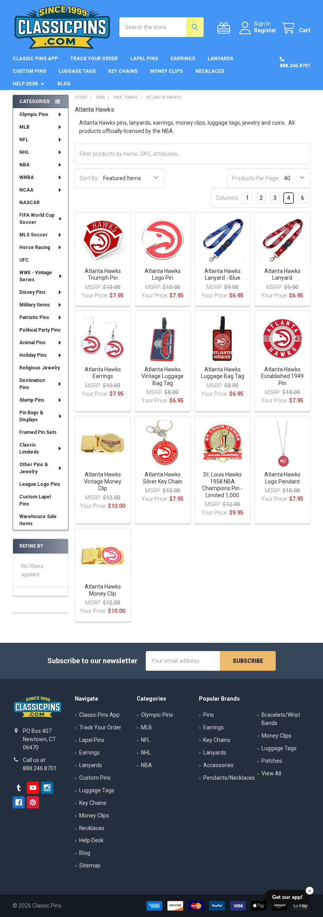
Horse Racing (34, 247)
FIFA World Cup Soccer (36, 218)
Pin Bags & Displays (31, 416)
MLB (24, 127)
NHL (24, 152)
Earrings (183, 58)
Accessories (218, 765)
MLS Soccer (33, 235)
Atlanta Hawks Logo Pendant (282, 478)
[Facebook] (19, 802)
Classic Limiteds (29, 448)
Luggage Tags (77, 71)
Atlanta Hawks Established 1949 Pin (282, 376)
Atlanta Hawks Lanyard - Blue (222, 274)
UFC (24, 260)
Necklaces (209, 71)
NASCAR (29, 202)
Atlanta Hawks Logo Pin (163, 274)
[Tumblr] (19, 788)
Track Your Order (94, 58)
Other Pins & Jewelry (33, 468)
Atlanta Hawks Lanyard (282, 274)
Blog (64, 84)
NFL (23, 139)
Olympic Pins (33, 114)
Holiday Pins (33, 355)
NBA (24, 165)
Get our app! (287, 897)
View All (271, 773)
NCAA (26, 190)
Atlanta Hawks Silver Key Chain (162, 478)
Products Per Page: (256, 178)
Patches (272, 761)
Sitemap (89, 865)
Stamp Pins (32, 400)
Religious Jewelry (39, 368)
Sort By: (89, 178)
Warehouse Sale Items (38, 520)
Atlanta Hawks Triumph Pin (103, 274)
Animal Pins (32, 342)
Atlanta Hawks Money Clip (103, 590)
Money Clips (166, 71)
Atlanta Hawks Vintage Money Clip (102, 481)
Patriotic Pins (34, 317)
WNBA (26, 177)
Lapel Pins (144, 58)
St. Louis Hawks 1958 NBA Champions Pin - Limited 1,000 (222, 484)
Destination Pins (32, 384)
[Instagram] (47, 788)
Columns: (227, 198)
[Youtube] (33, 788)
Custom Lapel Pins (35, 500)
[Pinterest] (33, 802)
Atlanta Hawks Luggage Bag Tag (222, 373)
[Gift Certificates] (225, 28)
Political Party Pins (40, 330)
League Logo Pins (39, 484)
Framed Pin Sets (38, 432)
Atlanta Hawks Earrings (103, 373)
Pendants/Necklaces (229, 778)
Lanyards (220, 58)
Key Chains (122, 71)
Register (265, 30)
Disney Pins (32, 292)
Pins (208, 715)
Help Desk (25, 84)
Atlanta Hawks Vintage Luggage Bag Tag (162, 376)
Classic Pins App (35, 58)
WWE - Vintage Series (35, 276)
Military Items (34, 305)
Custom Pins (29, 71)
